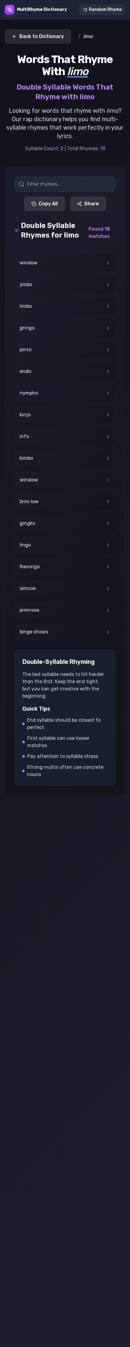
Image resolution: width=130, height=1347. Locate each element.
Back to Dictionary (41, 36)
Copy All (48, 204)
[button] (65, 262)
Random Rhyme (105, 9)
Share (91, 204)
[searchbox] (65, 184)
